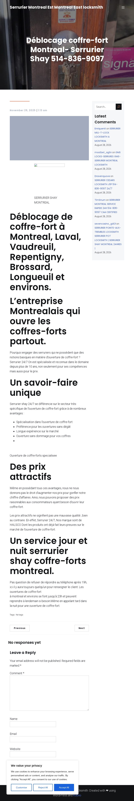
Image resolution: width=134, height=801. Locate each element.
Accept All (64, 787)
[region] (42, 777)
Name (13, 719)
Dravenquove (102, 176)
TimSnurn (100, 200)
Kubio (77, 795)
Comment (17, 673)
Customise (21, 787)
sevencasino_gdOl (105, 223)
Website (15, 749)
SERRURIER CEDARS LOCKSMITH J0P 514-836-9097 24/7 (106, 184)
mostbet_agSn (103, 152)
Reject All (43, 787)
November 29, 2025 (23, 110)
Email (13, 733)
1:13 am (42, 110)
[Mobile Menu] (123, 7)
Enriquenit (100, 128)
